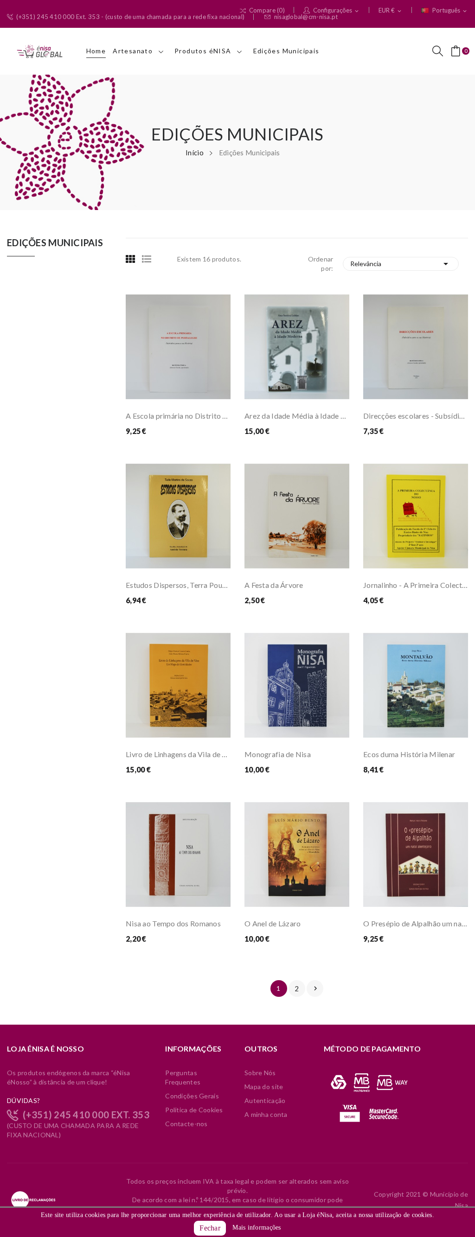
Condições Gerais (191, 1096)
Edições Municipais (55, 243)
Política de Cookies (194, 1110)
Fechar (209, 1228)
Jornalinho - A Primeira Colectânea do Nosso (415, 584)
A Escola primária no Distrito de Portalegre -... (178, 415)
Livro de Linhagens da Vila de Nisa (178, 754)
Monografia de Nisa (277, 754)
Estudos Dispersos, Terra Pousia (178, 584)
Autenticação (264, 1100)
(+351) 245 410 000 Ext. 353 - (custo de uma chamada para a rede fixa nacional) (130, 16)
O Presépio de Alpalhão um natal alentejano (415, 923)
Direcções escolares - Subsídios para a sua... (415, 415)
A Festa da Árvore (273, 584)
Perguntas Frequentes (182, 1077)
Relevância (401, 263)
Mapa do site (263, 1086)
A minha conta (266, 1114)
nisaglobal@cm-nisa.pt (306, 16)
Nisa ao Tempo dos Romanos (173, 923)
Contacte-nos (186, 1124)
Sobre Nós (260, 1073)
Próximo (315, 988)
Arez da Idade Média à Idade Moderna (296, 415)
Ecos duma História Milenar (409, 754)
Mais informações (256, 1227)
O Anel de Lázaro (272, 923)
